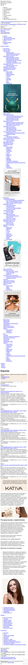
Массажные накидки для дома (13, 130)
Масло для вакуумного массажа (14, 202)
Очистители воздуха (8, 326)
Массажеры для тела (8, 114)
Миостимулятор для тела (12, 118)
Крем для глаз (9, 222)
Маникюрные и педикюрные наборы (15, 132)
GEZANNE (9, 151)
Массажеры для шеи (8, 143)
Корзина (6, 658)
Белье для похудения (8, 139)
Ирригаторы (6, 321)
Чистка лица (6, 51)
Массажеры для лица (8, 56)
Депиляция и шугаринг (12, 136)
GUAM (8, 152)
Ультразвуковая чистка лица (13, 53)
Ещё (4, 333)
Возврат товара (7, 621)
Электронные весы (8, 144)
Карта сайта (6, 626)
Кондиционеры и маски (12, 271)
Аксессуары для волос (8, 280)
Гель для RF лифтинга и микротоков (15, 200)
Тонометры (6, 322)
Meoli (7, 287)
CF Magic (8, 75)
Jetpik (7, 348)
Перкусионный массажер (12, 119)
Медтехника (6, 319)
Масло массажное (10, 214)
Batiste (7, 237)
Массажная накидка (11, 127)
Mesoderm (8, 228)
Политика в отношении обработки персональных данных (11, 642)
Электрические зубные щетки (10, 323)
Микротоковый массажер (12, 57)
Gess (7, 81)
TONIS (8, 156)
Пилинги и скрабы (11, 218)
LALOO (8, 78)
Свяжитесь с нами (7, 639)
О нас (4, 41)
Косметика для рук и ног (9, 219)
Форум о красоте (7, 39)
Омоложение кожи (11, 205)
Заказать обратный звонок (7, 21)
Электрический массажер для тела (14, 116)
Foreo (7, 77)
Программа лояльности (9, 608)
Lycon (7, 153)
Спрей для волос (10, 272)
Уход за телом (6, 113)
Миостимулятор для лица (12, 59)
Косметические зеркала (9, 69)
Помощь (5, 43)
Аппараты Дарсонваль (9, 66)
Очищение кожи (10, 206)
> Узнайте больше (5, 377)
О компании (4, 630)
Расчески (5, 279)
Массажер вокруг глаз (11, 65)
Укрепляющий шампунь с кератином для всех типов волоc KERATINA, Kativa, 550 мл (13, 430)
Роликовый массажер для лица (13, 60)
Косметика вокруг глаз (9, 221)
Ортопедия (6, 340)
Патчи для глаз (10, 223)
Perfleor (8, 288)
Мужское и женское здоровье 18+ (11, 336)
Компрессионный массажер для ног (15, 122)
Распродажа (6, 48)
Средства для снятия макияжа (13, 208)
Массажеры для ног (8, 121)
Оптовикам (6, 611)
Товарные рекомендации (9, 640)
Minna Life (8, 154)
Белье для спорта (10, 140)
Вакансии (5, 638)
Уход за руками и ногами (9, 131)
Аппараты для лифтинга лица (13, 62)
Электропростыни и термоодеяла (11, 138)
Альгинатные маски (8, 210)
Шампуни (8, 274)
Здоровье (5, 335)
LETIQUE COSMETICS (12, 161)
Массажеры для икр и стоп (12, 125)
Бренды (5, 36)
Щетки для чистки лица (12, 55)
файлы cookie (11, 662)
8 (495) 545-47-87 (7, 612)
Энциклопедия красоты (9, 38)
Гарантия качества (7, 622)
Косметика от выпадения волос (14, 276)
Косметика (6, 197)
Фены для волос (7, 283)
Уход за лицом (6, 49)
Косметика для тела (8, 213)
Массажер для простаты (9, 337)
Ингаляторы (6, 324)
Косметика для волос (8, 270)
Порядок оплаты (7, 620)
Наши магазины (7, 42)
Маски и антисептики (8, 327)
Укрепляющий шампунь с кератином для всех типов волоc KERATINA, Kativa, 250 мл (13, 411)
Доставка (5, 618)
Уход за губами (10, 212)
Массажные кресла (8, 141)
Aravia (7, 157)
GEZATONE (9, 71)
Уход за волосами (7, 269)
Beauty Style (9, 73)
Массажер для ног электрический (14, 123)
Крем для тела (9, 217)
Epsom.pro (8, 234)
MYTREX (8, 79)
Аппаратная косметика (9, 199)
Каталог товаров (5, 46)
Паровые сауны (10, 52)
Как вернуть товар (7, 628)
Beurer (7, 82)
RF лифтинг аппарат (11, 61)
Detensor (8, 166)
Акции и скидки (7, 37)
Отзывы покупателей (8, 635)
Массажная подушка (11, 129)
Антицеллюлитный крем (12, 215)
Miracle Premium (10, 74)
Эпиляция (5, 135)
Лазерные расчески (11, 278)
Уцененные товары (8, 341)
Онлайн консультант (8, 607)
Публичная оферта (8, 625)
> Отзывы (3, 378)
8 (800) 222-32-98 (22, 24)
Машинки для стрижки (9, 282)
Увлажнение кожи (10, 209)
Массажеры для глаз (8, 64)
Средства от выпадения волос (10, 275)
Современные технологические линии (15, 162)
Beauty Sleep (9, 235)
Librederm (8, 236)
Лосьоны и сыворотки (8, 224)
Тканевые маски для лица (9, 68)
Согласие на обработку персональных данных (14, 644)
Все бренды (9, 83)
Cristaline (8, 149)
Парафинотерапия (10, 134)
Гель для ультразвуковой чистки (14, 201)
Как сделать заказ (7, 617)
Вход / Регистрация (5, 29)
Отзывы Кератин (5, 384)
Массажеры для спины (9, 126)
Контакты (5, 632)
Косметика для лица (8, 204)
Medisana (8, 158)
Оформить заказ (12, 658)
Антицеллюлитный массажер (13, 117)
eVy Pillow (8, 346)
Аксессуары (6, 339)
